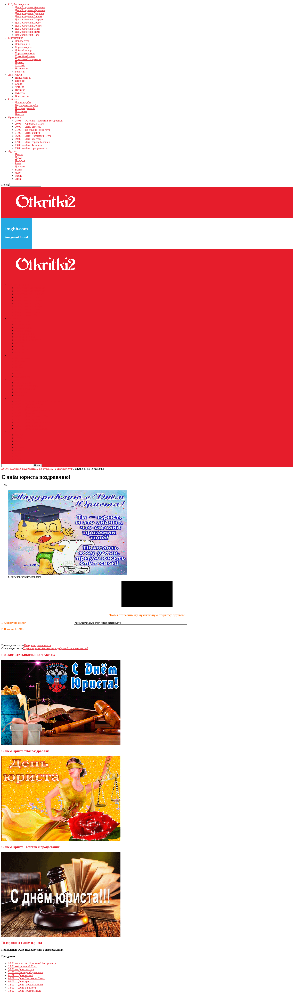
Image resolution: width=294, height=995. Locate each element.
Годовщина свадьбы (26, 105)
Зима (18, 178)
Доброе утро (22, 40)
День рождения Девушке (29, 13)
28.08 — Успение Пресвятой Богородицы (39, 120)
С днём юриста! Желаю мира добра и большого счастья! (55, 648)
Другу (18, 157)
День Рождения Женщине (30, 7)
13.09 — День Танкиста (29, 145)
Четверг (19, 86)
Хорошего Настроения (28, 59)
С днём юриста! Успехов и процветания (30, 847)
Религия (19, 71)
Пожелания (21, 68)
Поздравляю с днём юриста (21, 942)
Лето (18, 172)
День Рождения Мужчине (30, 10)
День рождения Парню (28, 16)
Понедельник (23, 77)
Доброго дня (22, 44)
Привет (19, 62)
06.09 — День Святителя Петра (33, 135)
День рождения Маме (27, 31)
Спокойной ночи (25, 56)
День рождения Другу (28, 22)
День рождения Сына (27, 28)
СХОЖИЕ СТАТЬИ (13, 655)
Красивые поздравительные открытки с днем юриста (41, 468)
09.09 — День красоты (28, 138)
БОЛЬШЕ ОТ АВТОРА (40, 655)
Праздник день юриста (37, 645)
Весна (18, 169)
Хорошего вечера (25, 53)
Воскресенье (22, 96)
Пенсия (19, 114)
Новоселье (21, 111)
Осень (18, 175)
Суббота (20, 93)
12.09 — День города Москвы (32, 142)
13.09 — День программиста (31, 148)
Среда (18, 83)
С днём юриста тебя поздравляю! (26, 751)
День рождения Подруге (29, 19)
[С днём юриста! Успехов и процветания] (60, 840)
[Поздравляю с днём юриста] (60, 936)
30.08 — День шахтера (28, 126)
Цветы (19, 154)
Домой (5, 468)
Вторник (20, 80)
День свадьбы (23, 102)
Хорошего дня (23, 47)
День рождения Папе (27, 34)
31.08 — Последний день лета (32, 129)
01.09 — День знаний (27, 132)
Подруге (20, 160)
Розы (18, 163)
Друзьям (20, 166)
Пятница (20, 89)
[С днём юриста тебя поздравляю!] (60, 744)
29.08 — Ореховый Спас (29, 123)
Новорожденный (25, 108)
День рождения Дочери (28, 25)
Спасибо (20, 65)
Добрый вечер (23, 50)
